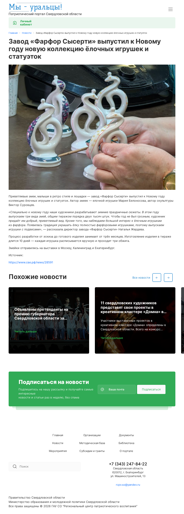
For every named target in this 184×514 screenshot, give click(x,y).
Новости (57, 443)
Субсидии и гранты (92, 451)
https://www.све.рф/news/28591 (31, 262)
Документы (126, 435)
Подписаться (151, 389)
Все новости (141, 277)
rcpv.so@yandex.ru (128, 484)
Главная (57, 435)
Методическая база (92, 443)
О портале (126, 451)
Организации (92, 435)
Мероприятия (58, 451)
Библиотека (126, 443)
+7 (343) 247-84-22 (128, 464)
